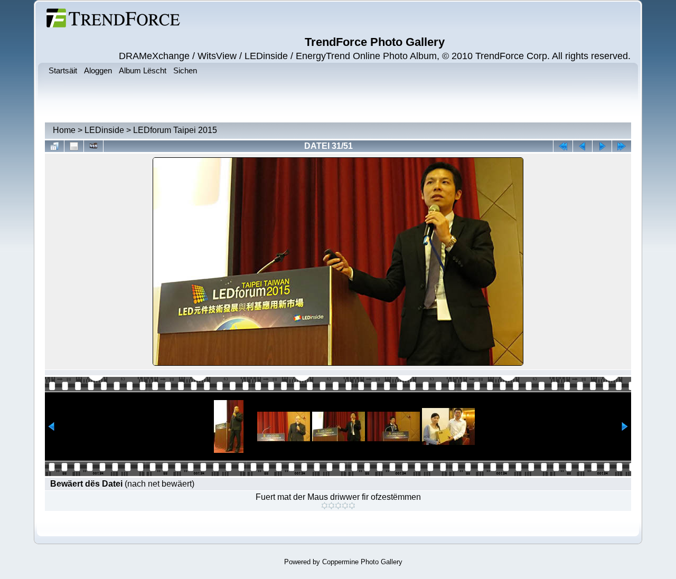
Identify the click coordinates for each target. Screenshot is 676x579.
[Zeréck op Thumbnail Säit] (54, 146)
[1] (324, 505)
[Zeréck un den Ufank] (562, 146)
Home (64, 130)
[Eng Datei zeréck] (602, 146)
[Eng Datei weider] (582, 146)
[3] (338, 505)
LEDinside (104, 130)
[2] (331, 505)
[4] (345, 505)
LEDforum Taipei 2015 (175, 130)
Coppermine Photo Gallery (362, 562)
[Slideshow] (93, 146)
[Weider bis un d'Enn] (621, 146)
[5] (352, 505)
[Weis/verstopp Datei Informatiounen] (73, 146)
